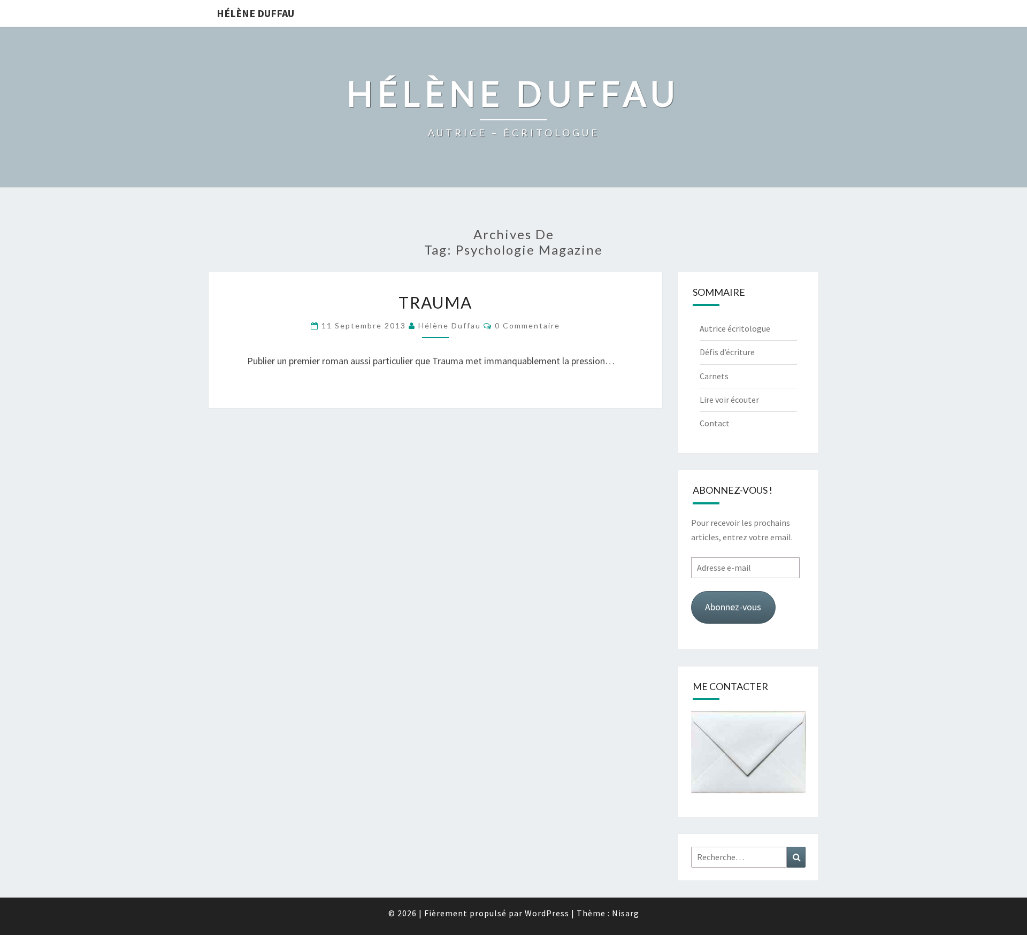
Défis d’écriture (727, 352)
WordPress (547, 913)
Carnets (714, 376)
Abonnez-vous (733, 607)
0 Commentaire (527, 325)
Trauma (435, 302)
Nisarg (625, 913)
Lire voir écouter (729, 399)
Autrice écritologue (735, 328)
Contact (715, 423)
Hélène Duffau (255, 13)
